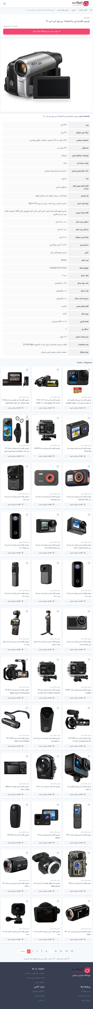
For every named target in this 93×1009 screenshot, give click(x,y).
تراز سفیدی (84, 195)
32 (61, 951)
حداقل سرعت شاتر (82, 222)
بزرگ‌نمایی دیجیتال (81, 237)
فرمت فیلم (85, 260)
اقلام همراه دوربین (82, 212)
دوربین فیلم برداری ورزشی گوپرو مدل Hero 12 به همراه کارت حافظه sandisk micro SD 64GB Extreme (78, 403)
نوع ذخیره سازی (82, 203)
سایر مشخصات (83, 344)
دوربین (74, 10)
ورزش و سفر (85, 1000)
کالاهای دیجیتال (38, 991)
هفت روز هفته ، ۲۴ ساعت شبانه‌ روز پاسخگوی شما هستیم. (45, 958)
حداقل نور (85, 329)
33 (66, 951)
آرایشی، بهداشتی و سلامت (34, 973)
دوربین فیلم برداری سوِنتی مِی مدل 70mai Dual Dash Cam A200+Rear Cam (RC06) (15, 403)
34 (72, 951)
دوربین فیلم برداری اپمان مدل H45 (80, 883)
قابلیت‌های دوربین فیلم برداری (80, 187)
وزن (87, 125)
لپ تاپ (41, 1000)
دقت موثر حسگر (83, 283)
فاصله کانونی (84, 321)
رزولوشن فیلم (84, 268)
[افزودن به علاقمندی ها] (89, 370)
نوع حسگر (85, 314)
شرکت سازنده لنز (82, 163)
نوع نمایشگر (84, 352)
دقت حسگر (84, 291)
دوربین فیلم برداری (63, 10)
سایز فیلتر (85, 148)
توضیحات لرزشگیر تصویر (80, 155)
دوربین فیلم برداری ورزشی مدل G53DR (47, 448)
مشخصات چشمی (82, 140)
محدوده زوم (84, 245)
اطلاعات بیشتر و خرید (76, 408)
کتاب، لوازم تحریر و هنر (35, 977)
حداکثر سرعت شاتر (82, 229)
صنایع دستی (39, 982)
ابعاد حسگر (84, 275)
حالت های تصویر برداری (80, 171)
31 (56, 951)
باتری (86, 252)
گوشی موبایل (39, 995)
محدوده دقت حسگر (81, 298)
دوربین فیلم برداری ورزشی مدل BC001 (78, 835)
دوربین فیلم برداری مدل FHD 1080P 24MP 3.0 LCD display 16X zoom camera (48, 403)
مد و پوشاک (85, 991)
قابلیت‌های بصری (82, 306)
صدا (87, 178)
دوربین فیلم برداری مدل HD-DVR (18, 835)
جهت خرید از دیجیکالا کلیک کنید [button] (45, 31)
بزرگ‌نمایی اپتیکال (82, 132)
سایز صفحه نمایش (82, 337)
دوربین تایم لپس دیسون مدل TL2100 (48, 786)
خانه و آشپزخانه (84, 995)
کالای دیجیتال (83, 10)
